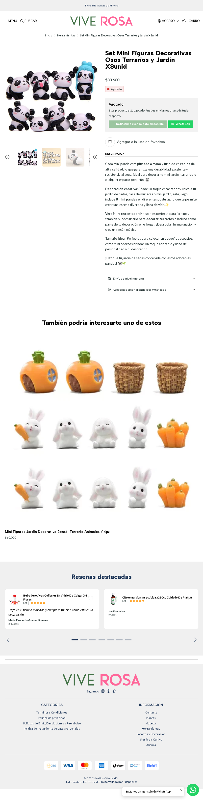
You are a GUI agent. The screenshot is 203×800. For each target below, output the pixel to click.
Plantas (151, 717)
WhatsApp (183, 124)
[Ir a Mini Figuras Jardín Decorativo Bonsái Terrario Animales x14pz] (101, 429)
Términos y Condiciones (51, 712)
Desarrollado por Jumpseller (119, 781)
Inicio (48, 35)
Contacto (151, 712)
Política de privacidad (52, 717)
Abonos (151, 744)
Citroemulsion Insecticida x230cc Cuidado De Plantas (157, 597)
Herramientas (66, 35)
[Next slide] (94, 157)
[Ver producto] (14, 599)
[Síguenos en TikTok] (114, 691)
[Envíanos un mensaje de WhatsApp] (193, 790)
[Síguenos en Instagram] (103, 691)
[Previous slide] (8, 157)
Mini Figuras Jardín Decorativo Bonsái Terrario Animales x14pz (57, 532)
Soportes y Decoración (151, 734)
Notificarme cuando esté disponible (140, 124)
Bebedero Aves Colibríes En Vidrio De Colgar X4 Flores (55, 597)
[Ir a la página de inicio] (101, 21)
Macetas (151, 723)
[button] (74, 640)
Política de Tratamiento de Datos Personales (52, 728)
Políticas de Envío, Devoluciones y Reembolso (52, 723)
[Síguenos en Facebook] (108, 691)
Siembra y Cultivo (151, 739)
